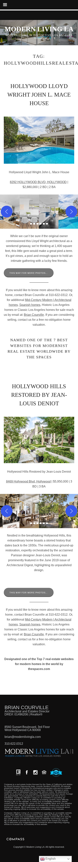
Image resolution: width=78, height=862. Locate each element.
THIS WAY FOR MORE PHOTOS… (28, 273)
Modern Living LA (39, 29)
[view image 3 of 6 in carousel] (37, 224)
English (50, 858)
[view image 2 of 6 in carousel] (34, 224)
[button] (29, 211)
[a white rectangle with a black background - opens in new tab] (26, 772)
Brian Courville (34, 314)
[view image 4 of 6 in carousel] (40, 224)
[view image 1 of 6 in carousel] (31, 224)
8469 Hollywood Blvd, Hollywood (28, 481)
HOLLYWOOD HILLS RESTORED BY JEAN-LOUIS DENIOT (39, 394)
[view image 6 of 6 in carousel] (47, 224)
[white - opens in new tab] (35, 772)
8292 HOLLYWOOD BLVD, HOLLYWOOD (38, 182)
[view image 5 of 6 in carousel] (44, 224)
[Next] (71, 211)
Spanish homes (29, 304)
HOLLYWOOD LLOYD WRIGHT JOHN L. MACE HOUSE (39, 94)
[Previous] (6, 211)
